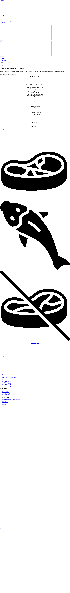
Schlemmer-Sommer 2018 (5, 400)
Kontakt (3, 374)
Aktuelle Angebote (4, 22)
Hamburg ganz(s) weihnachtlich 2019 (6, 382)
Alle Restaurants (4, 60)
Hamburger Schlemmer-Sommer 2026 (6, 21)
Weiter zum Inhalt (2, 0)
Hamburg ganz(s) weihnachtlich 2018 (6, 381)
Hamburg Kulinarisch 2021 (5, 392)
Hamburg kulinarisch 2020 (5, 391)
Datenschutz (3, 373)
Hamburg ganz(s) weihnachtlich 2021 (6, 383)
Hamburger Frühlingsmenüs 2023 (6, 393)
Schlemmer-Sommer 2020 (5, 402)
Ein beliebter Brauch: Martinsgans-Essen (7, 376)
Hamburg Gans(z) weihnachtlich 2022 (6, 384)
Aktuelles (3, 23)
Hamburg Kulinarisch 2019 (5, 390)
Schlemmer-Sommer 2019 (5, 401)
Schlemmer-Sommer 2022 (5, 403)
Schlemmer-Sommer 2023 (5, 404)
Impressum (3, 375)
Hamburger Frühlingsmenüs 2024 (6, 394)
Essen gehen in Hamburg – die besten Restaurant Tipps (9, 377)
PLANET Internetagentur (40, 589)
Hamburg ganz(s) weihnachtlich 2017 (6, 380)
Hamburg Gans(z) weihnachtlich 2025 (6, 386)
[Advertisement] (17, 18)
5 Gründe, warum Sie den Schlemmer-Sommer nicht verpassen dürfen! (11, 399)
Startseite (3, 58)
